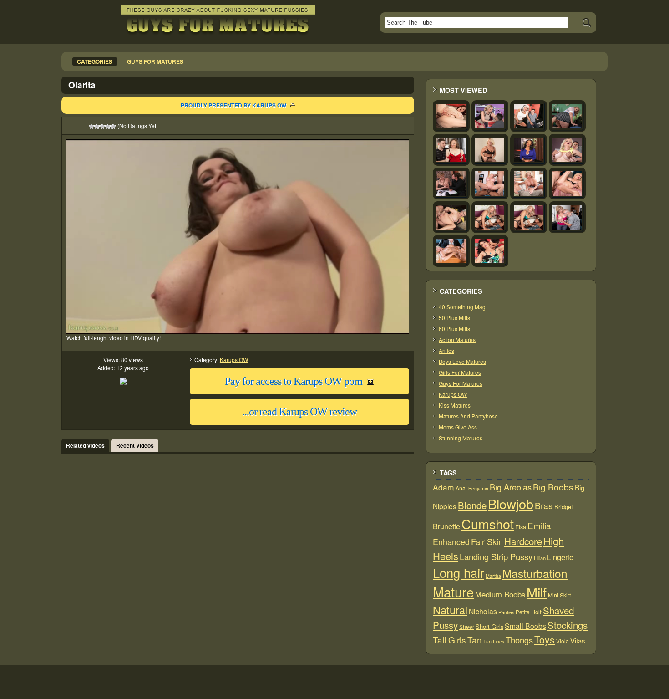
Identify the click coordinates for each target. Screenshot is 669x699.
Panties (506, 612)
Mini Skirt (559, 595)
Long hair (458, 573)
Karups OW (234, 359)
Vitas (577, 640)
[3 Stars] (102, 126)
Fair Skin (487, 541)
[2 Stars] (97, 126)
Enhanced (451, 541)
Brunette (446, 526)
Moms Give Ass (458, 427)
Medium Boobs (500, 594)
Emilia (539, 525)
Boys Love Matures (462, 361)
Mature (453, 591)
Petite (523, 612)
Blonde (472, 505)
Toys (544, 639)
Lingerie (560, 556)
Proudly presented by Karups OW (233, 105)
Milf (537, 591)
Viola (562, 641)
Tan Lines (493, 641)
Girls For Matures (460, 372)
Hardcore (523, 541)
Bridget (563, 506)
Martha (493, 575)
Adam (443, 487)
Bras (544, 505)
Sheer (466, 626)
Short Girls (489, 626)
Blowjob (510, 503)
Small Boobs (525, 626)
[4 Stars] (108, 126)
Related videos (85, 445)
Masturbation (535, 573)
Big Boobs (553, 486)
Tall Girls (449, 639)
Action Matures (457, 339)
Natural (450, 609)
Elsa (520, 527)
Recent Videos (135, 445)
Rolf (536, 611)
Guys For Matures (460, 383)
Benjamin (478, 488)
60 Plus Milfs (454, 328)
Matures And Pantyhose (468, 416)
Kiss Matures (455, 405)
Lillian (540, 557)
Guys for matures (155, 61)
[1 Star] (91, 126)
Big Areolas (511, 487)
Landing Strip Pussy (496, 556)
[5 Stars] (113, 126)
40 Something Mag (462, 307)
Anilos (446, 350)
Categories (94, 61)
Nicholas (483, 611)
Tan (474, 639)
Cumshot (487, 523)
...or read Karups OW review (299, 412)
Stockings (567, 625)
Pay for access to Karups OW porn (293, 381)
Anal (461, 488)
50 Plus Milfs (454, 317)
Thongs (519, 640)
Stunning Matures (460, 438)
